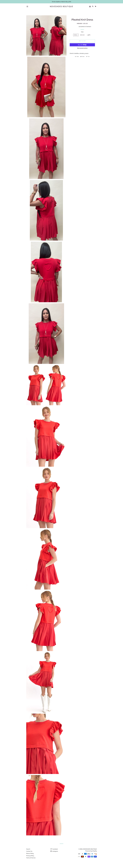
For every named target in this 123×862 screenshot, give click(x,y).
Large (88, 35)
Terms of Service (31, 858)
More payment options (82, 48)
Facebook (55, 849)
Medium (82, 35)
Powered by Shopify (91, 851)
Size (82, 32)
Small (76, 35)
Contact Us (29, 851)
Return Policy (30, 853)
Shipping (75, 26)
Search (28, 849)
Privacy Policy (30, 856)
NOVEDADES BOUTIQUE (61, 6)
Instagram (55, 851)
